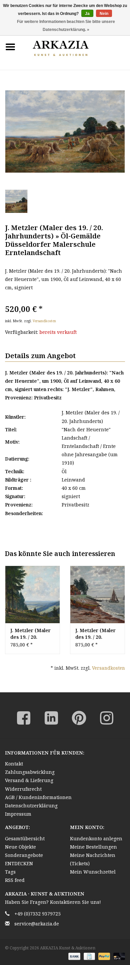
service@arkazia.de (36, 923)
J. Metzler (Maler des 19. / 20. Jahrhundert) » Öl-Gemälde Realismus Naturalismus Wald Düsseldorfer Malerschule (32, 633)
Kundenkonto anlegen (96, 838)
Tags (10, 872)
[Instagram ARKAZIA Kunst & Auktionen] (106, 718)
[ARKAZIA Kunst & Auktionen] (75, 46)
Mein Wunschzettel (93, 872)
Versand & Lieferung (29, 780)
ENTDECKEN (19, 863)
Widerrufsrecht (23, 789)
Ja (87, 13)
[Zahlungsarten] (73, 956)
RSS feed (15, 880)
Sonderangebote (24, 855)
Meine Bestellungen (93, 847)
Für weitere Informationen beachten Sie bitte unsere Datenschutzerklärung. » (66, 25)
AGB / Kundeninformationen (38, 797)
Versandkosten (44, 321)
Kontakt (14, 763)
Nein (104, 13)
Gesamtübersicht (25, 838)
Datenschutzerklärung (31, 805)
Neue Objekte (20, 847)
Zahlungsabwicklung (30, 772)
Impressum (18, 814)
